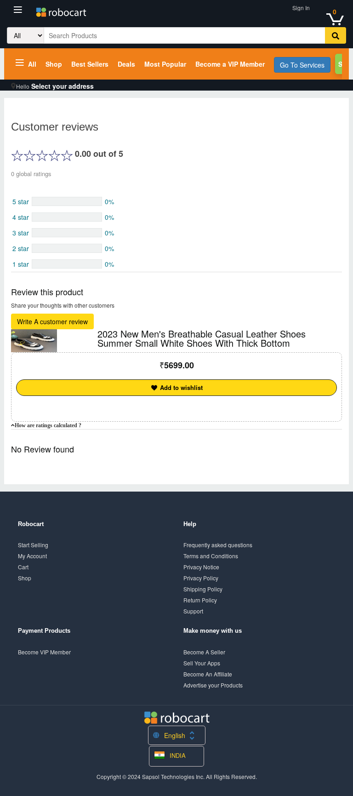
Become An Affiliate (207, 674)
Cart (23, 567)
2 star (20, 248)
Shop (54, 64)
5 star (20, 201)
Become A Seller (204, 652)
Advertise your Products (213, 685)
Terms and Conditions (210, 556)
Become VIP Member (44, 652)
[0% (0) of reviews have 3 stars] (67, 232)
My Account (32, 556)
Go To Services (302, 64)
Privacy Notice (201, 567)
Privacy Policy (200, 578)
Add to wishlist (180, 387)
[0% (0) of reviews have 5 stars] (67, 201)
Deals (126, 64)
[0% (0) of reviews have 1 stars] (67, 264)
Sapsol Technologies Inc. (173, 776)
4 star (20, 217)
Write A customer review (52, 321)
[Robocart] (60, 13)
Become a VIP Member (230, 64)
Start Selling (33, 545)
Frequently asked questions (217, 545)
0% (109, 201)
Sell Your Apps (201, 663)
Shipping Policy (202, 589)
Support (193, 611)
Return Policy (200, 600)
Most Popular (165, 64)
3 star (20, 232)
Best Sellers (89, 64)
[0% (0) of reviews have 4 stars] (67, 217)
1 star (20, 264)
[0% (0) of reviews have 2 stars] (67, 248)
